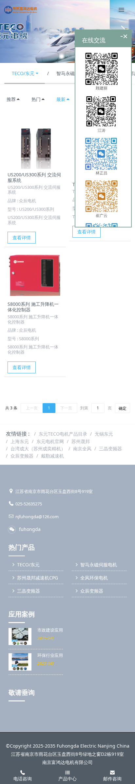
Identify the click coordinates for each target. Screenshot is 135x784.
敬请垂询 (22, 692)
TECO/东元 (23, 73)
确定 (122, 408)
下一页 (66, 408)
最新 (61, 99)
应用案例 (22, 614)
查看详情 (21, 237)
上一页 (32, 408)
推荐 (11, 99)
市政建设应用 (50, 630)
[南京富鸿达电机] (20, 10)
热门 (36, 99)
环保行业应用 (50, 655)
